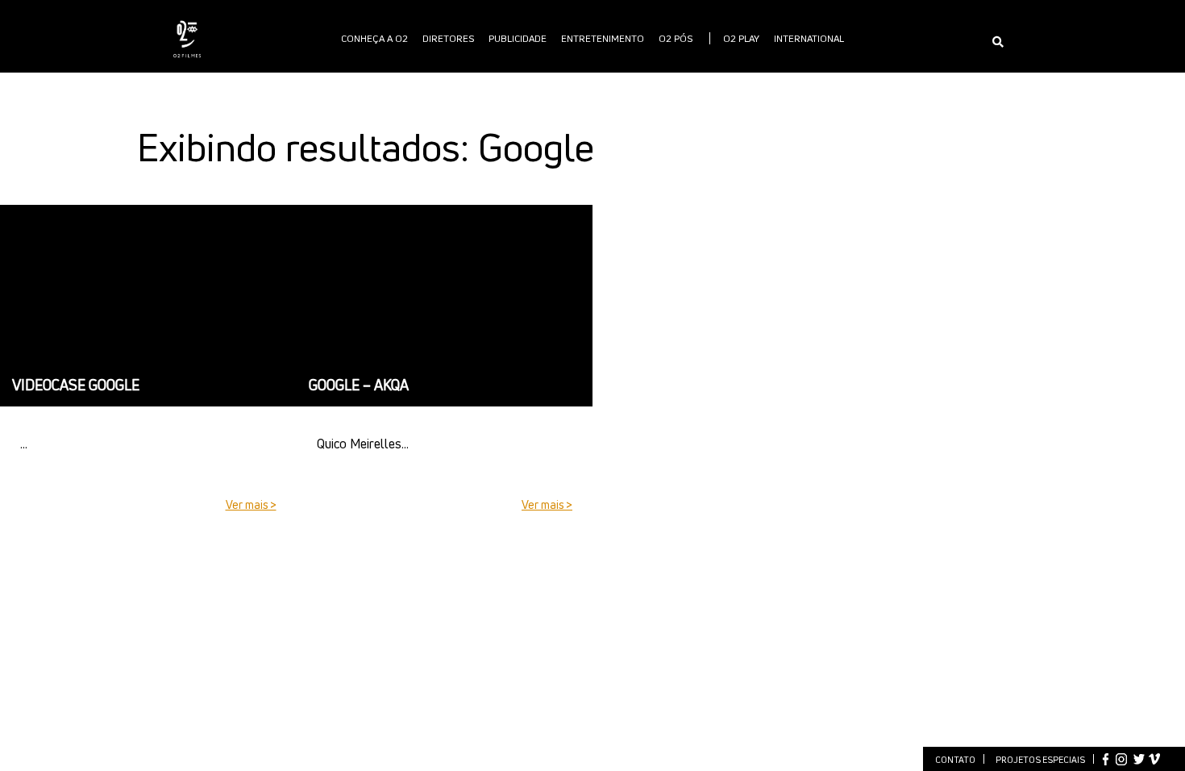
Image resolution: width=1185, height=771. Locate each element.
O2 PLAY (741, 38)
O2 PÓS (675, 38)
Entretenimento (602, 38)
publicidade (518, 38)
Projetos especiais (1040, 759)
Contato (955, 759)
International (809, 38)
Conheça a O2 (374, 38)
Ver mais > (251, 504)
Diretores (448, 38)
